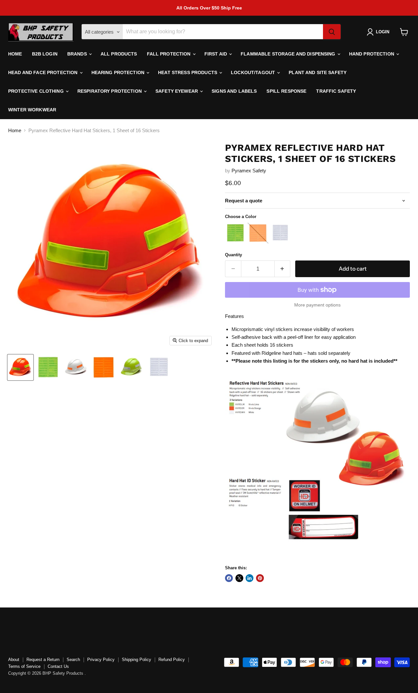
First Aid (216, 53)
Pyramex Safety (249, 170)
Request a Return (42, 659)
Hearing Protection (118, 72)
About (13, 659)
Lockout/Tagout (253, 72)
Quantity (233, 254)
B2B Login (44, 53)
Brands (77, 53)
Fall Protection (169, 53)
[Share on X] (239, 578)
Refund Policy (171, 659)
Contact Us (58, 666)
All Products (119, 53)
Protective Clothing (36, 91)
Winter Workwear (32, 109)
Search (73, 659)
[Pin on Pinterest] (260, 578)
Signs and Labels (234, 91)
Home (15, 53)
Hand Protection (372, 53)
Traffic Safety (336, 91)
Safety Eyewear (177, 91)
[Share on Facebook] (229, 578)
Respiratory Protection (110, 91)
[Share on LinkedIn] (249, 578)
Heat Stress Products (188, 72)
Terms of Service (24, 666)
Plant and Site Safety (317, 72)
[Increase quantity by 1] (283, 268)
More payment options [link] (317, 304)
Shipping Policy (136, 659)
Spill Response (286, 91)
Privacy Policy (101, 659)
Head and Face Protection (43, 72)
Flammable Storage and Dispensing (289, 53)
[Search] (332, 31)
